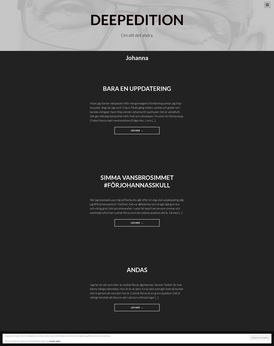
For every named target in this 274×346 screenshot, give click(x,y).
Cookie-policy (54, 341)
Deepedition (137, 19)
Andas (137, 269)
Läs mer (139, 131)
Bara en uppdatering (137, 88)
